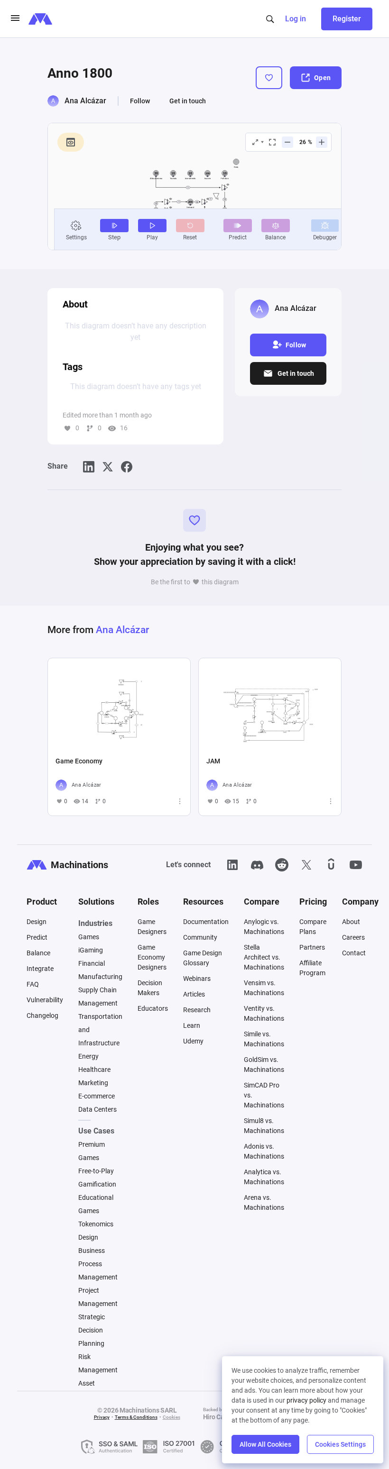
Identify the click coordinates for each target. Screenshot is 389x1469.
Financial (91, 963)
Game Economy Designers (152, 957)
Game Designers (152, 926)
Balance (38, 953)
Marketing (93, 1083)
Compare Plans (312, 926)
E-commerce (96, 1096)
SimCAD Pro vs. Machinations (264, 1095)
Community (200, 937)
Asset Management (98, 1389)
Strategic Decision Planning (91, 1330)
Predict (37, 937)
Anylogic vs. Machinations (264, 926)
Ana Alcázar (85, 100)
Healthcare (94, 1069)
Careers (353, 937)
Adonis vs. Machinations (264, 1151)
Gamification (97, 1184)
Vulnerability (45, 1000)
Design (36, 921)
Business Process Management (98, 1264)
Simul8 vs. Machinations (264, 1125)
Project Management (98, 1297)
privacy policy (306, 1400)
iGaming (90, 950)
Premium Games (91, 1151)
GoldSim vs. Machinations (264, 1064)
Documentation (206, 921)
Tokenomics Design (95, 1230)
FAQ (33, 984)
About (351, 921)
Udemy (193, 1041)
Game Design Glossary (202, 958)
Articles (194, 994)
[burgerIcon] (15, 19)
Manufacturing (100, 976)
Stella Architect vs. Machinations (264, 957)
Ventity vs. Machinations (264, 1013)
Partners (312, 947)
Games (88, 937)
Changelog (42, 1015)
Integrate (40, 968)
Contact (354, 953)
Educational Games (95, 1204)
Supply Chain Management (98, 996)
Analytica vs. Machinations (264, 1177)
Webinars (197, 978)
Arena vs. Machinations (264, 1202)
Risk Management (98, 1363)
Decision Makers (150, 988)
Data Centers (97, 1109)
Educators (153, 1008)
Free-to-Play (96, 1171)
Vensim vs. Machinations (264, 988)
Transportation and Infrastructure (100, 1030)
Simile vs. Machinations (264, 1039)
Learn (191, 1025)
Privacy (102, 1417)
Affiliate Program (312, 968)
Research (197, 1010)
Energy (88, 1056)
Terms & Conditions (136, 1417)
